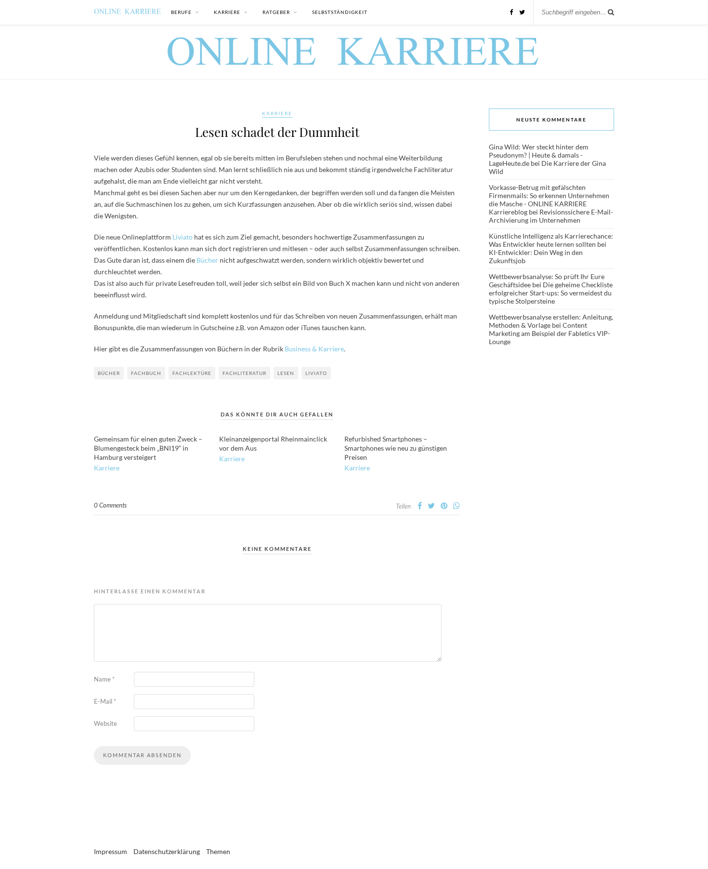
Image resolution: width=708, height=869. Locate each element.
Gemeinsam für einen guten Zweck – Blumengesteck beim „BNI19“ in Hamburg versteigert (148, 448)
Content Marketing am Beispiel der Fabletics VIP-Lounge (549, 333)
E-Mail (105, 701)
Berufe (181, 12)
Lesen (285, 373)
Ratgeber (276, 12)
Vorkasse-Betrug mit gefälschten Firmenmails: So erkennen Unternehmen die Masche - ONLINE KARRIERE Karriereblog (549, 199)
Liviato (182, 237)
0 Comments (110, 505)
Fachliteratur (244, 373)
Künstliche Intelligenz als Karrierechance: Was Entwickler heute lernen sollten (551, 240)
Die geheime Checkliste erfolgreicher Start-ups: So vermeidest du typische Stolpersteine (551, 293)
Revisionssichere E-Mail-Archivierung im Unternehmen (551, 216)
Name (104, 679)
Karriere (227, 12)
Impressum (110, 851)
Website (105, 723)
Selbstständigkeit (339, 12)
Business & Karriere (314, 349)
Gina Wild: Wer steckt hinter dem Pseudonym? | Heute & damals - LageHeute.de (539, 155)
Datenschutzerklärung (166, 851)
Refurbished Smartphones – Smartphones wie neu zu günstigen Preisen (395, 448)
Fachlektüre (191, 373)
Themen (218, 851)
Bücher (207, 260)
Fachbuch (146, 373)
